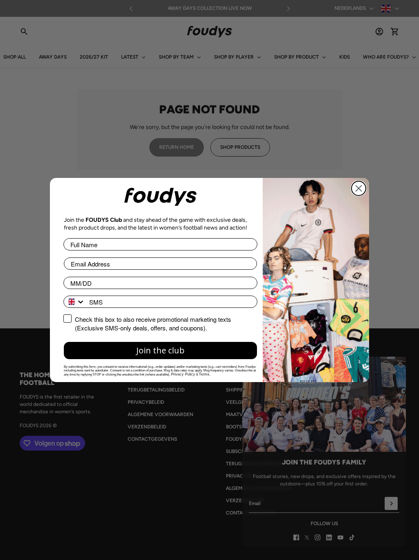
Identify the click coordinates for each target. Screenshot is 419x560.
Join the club (160, 350)
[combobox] (74, 301)
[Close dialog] (358, 188)
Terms (204, 374)
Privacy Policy (183, 374)
